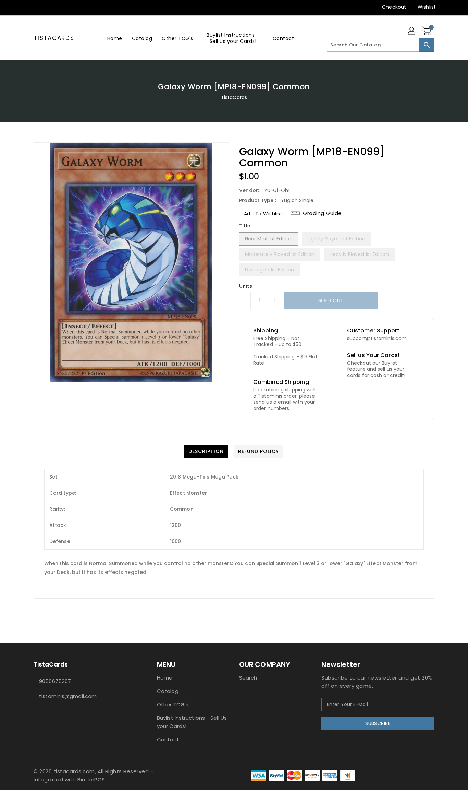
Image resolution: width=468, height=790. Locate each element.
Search (248, 677)
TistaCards (54, 38)
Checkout (394, 6)
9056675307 (55, 681)
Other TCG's (172, 704)
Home (164, 677)
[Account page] (412, 31)
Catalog (167, 691)
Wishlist (427, 6)
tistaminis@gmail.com (68, 696)
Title (245, 225)
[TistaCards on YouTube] (50, 7)
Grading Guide (322, 213)
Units (246, 286)
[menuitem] (114, 38)
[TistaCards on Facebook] (24, 7)
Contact (168, 739)
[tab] (206, 451)
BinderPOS (91, 779)
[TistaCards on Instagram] (37, 7)
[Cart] (427, 31)
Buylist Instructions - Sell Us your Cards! (192, 722)
